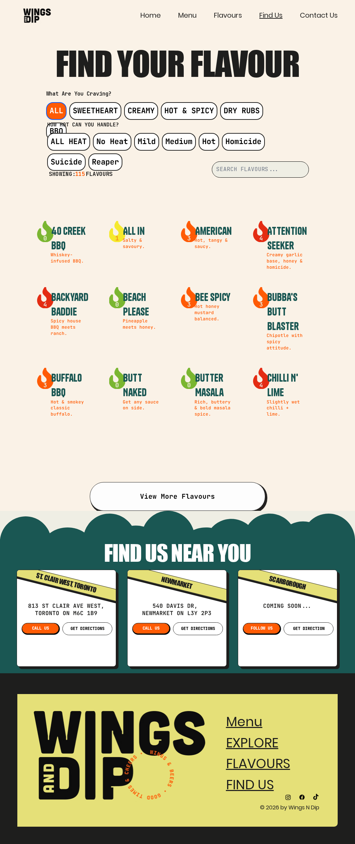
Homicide (243, 141)
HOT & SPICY (189, 111)
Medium (178, 141)
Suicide (66, 162)
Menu (244, 721)
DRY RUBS (242, 111)
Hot (209, 141)
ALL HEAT (69, 141)
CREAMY (141, 111)
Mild (147, 141)
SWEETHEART (95, 111)
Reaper (105, 162)
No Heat (112, 141)
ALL (56, 111)
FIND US (250, 784)
